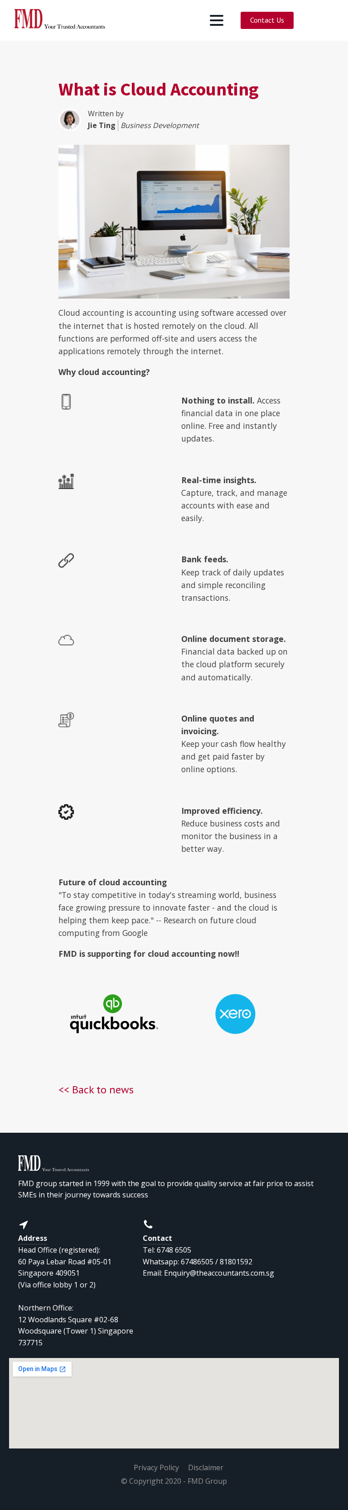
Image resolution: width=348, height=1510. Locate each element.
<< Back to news (96, 1090)
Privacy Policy (156, 1467)
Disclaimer (205, 1467)
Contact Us (267, 19)
